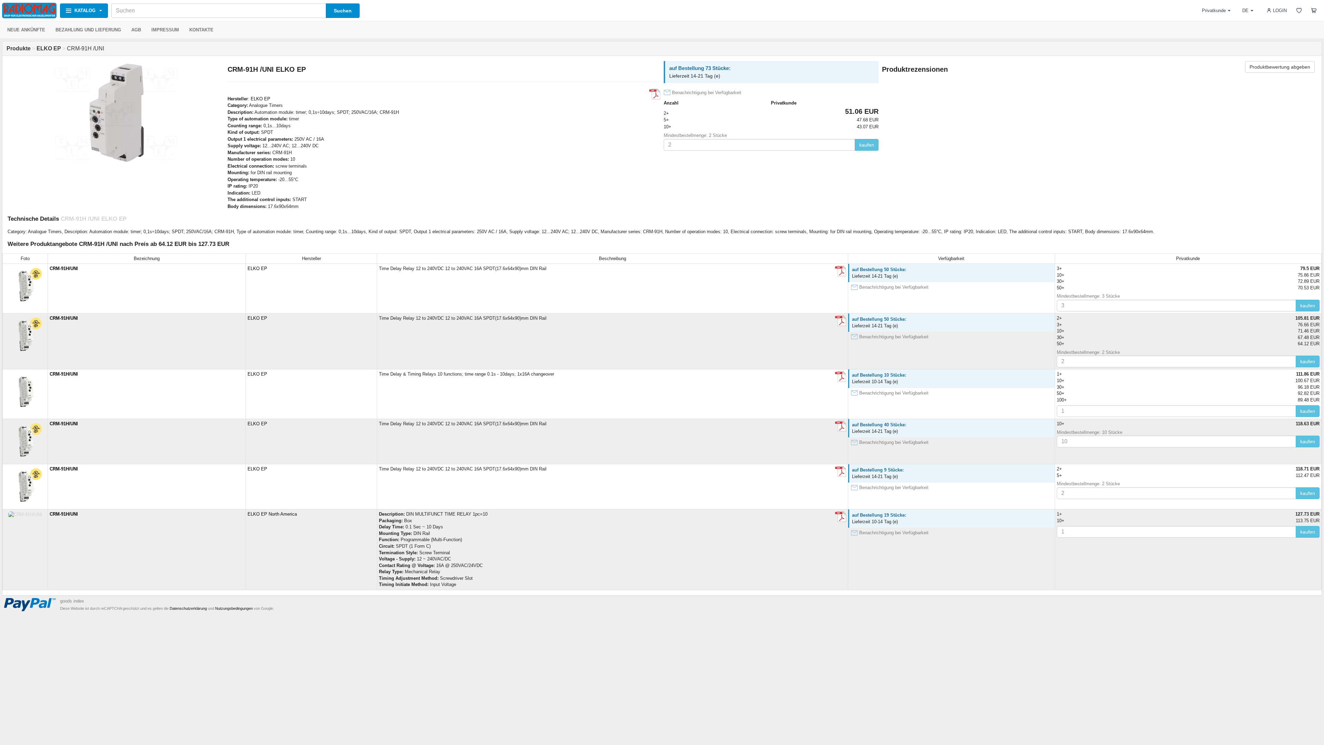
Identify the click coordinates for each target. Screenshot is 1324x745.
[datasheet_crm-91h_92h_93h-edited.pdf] (840, 271)
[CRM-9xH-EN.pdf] (654, 94)
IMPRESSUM (165, 29)
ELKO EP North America (272, 514)
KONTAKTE (201, 29)
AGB (136, 29)
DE (1245, 10)
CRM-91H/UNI (64, 268)
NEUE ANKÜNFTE (26, 29)
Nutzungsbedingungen (234, 608)
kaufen (866, 145)
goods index (72, 601)
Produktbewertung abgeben (1280, 67)
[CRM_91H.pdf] (840, 376)
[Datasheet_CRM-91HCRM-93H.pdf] (840, 516)
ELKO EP (260, 98)
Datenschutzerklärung (188, 608)
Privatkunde (1214, 10)
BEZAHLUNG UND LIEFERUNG (88, 29)
